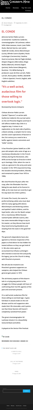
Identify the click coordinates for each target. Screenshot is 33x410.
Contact (28, 11)
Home (8, 8)
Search (4, 388)
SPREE (16, 371)
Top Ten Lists (26, 8)
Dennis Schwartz (8, 23)
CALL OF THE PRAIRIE (16, 361)
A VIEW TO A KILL (16, 351)
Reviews (16, 8)
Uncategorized (7, 25)
